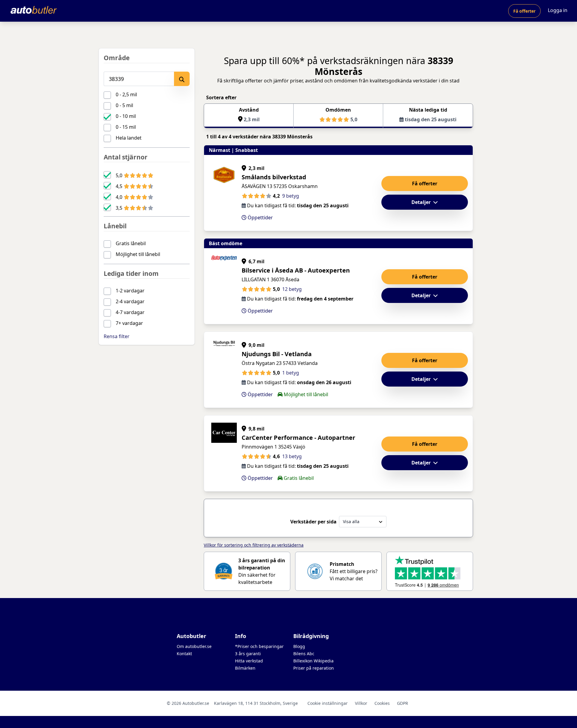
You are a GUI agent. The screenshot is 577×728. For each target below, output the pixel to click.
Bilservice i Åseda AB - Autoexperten (296, 270)
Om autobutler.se (194, 646)
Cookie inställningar (327, 703)
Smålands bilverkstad (274, 177)
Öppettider (259, 217)
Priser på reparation (313, 668)
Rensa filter (117, 336)
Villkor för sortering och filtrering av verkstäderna (254, 545)
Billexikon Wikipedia (313, 661)
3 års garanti (248, 653)
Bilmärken (245, 668)
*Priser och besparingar (259, 646)
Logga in (557, 10)
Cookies (382, 703)
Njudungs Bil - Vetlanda (277, 354)
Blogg (299, 646)
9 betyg (290, 196)
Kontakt (184, 653)
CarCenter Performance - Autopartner (298, 437)
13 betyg (292, 456)
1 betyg (290, 372)
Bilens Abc (303, 653)
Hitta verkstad (249, 661)
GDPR (402, 703)
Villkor (361, 703)
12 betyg (292, 289)
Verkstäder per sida (313, 521)
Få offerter (524, 11)
